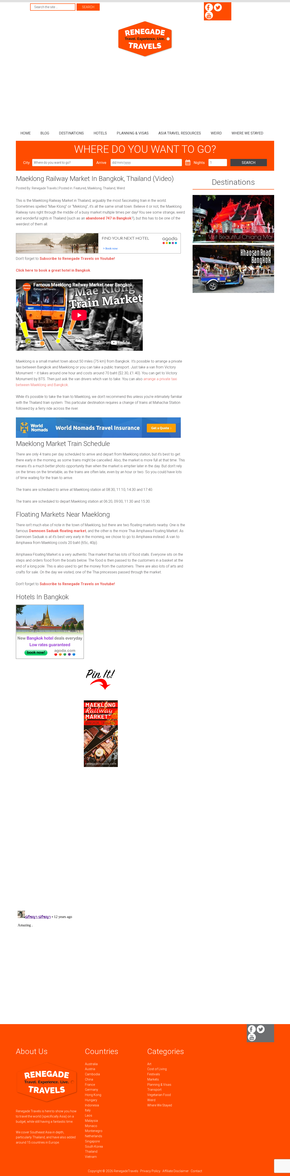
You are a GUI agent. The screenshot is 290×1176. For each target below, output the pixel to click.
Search (248, 163)
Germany (91, 1089)
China (89, 1079)
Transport (154, 1089)
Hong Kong (93, 1095)
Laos (88, 1115)
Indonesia (92, 1105)
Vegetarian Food (159, 1095)
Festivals (153, 1074)
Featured (80, 188)
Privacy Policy (150, 1171)
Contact (196, 1171)
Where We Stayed (159, 1105)
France (90, 1084)
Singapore (92, 1141)
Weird (121, 188)
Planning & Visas (159, 1084)
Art (149, 1064)
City (26, 162)
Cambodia (92, 1074)
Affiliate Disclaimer (175, 1171)
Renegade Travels (145, 39)
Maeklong (94, 188)
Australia (91, 1064)
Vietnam (91, 1157)
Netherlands (93, 1136)
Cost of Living (157, 1069)
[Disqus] (101, 847)
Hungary (91, 1100)
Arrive (101, 162)
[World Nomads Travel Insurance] (98, 436)
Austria (90, 1069)
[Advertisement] (145, 92)
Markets (153, 1079)
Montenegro (93, 1131)
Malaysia (91, 1120)
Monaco (91, 1126)
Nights (199, 162)
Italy (88, 1110)
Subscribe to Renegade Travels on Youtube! (77, 258)
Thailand (109, 188)
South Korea (94, 1146)
